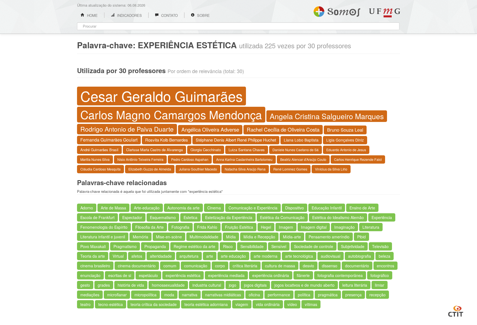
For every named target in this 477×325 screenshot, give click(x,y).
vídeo (292, 304)
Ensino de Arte (362, 208)
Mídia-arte (292, 236)
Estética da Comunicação (282, 217)
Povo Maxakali (93, 246)
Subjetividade (352, 246)
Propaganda (155, 246)
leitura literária (354, 285)
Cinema (214, 208)
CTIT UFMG (455, 310)
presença (353, 294)
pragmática (328, 294)
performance (279, 294)
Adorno (86, 208)
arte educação (233, 256)
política (304, 294)
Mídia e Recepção (259, 236)
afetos (136, 256)
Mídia (231, 236)
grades (104, 285)
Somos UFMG (337, 10)
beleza (384, 256)
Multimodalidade (204, 236)
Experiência (382, 217)
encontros (385, 265)
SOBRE (203, 15)
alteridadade (161, 256)
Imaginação (344, 227)
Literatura (370, 227)
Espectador (132, 217)
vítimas (311, 304)
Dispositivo (294, 208)
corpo (220, 265)
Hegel (266, 227)
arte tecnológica (299, 256)
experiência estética (183, 275)
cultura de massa (280, 265)
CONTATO (169, 15)
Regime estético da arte (194, 246)
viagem (241, 304)
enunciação (90, 275)
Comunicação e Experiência (253, 208)
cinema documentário (137, 265)
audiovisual (330, 256)
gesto (85, 285)
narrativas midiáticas (223, 294)
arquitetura (188, 256)
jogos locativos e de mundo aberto (304, 285)
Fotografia (180, 227)
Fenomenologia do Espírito (104, 227)
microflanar (117, 294)
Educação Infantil (327, 208)
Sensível (278, 246)
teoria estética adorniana (206, 304)
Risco (228, 246)
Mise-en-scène (169, 236)
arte (209, 256)
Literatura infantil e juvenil (102, 236)
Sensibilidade (252, 246)
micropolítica (145, 294)
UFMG (384, 12)
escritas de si (119, 275)
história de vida (131, 285)
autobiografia (359, 256)
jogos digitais (255, 285)
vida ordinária (268, 304)
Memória (140, 236)
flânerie (303, 275)
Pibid (361, 236)
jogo (232, 285)
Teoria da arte (92, 256)
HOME (92, 15)
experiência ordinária (270, 275)
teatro (85, 304)
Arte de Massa (113, 208)
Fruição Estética (239, 227)
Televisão (380, 246)
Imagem (286, 227)
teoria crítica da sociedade (154, 304)
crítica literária (245, 265)
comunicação (195, 265)
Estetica (190, 217)
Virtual (118, 256)
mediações (89, 294)
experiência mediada (226, 275)
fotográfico (379, 275)
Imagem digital (314, 227)
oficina (254, 294)
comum (169, 265)
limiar (379, 285)
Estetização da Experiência (228, 217)
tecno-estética (110, 304)
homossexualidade (168, 285)
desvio (308, 265)
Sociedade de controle (313, 246)
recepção (377, 294)
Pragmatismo (125, 246)
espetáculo (148, 275)
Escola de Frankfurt (97, 217)
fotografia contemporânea (340, 275)
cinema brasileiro (95, 265)
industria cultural (206, 285)
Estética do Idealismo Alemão (338, 217)
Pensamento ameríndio (329, 236)
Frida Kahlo (207, 227)
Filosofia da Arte (149, 227)
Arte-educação (147, 208)
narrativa (189, 294)
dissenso (329, 265)
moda (169, 294)
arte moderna (265, 256)
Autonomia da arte (183, 208)
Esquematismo (163, 217)
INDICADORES (129, 15)
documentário (357, 265)
